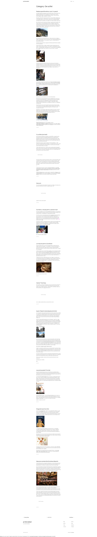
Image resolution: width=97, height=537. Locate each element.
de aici (49, 173)
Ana (53, 81)
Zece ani (38, 183)
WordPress (72, 532)
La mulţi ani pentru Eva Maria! (44, 243)
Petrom (49, 122)
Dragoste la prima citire (42, 409)
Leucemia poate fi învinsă (43, 370)
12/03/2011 (37, 127)
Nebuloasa (40, 82)
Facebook (51, 124)
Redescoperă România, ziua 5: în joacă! (47, 11)
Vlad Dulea (41, 398)
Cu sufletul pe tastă (41, 134)
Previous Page (26, 517)
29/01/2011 (37, 236)
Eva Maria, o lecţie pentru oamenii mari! (47, 209)
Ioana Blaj (57, 167)
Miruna (45, 287)
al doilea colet (42, 410)
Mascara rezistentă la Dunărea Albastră (47, 461)
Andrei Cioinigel (43, 376)
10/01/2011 (37, 454)
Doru (46, 82)
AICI (58, 218)
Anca (52, 81)
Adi (44, 82)
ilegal (44, 343)
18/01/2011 (37, 401)
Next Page (71, 517)
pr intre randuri (26, 1)
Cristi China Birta (54, 168)
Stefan (37, 451)
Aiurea (42, 451)
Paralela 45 (47, 123)
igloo (58, 123)
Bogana (55, 81)
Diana (39, 451)
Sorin (46, 451)
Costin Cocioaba (43, 168)
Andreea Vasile (38, 168)
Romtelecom (43, 123)
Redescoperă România (39, 122)
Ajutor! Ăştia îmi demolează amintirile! (46, 311)
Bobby (43, 82)
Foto (36, 361)
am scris (49, 211)
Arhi (49, 452)
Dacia (40, 123)
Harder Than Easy (41, 283)
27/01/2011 (37, 275)
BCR (38, 123)
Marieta (44, 451)
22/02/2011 (37, 202)
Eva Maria (52, 215)
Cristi (48, 343)
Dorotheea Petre (49, 168)
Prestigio (56, 172)
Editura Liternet (39, 173)
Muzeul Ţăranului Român (40, 124)
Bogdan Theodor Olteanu (45, 169)
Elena (37, 82)
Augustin (58, 81)
